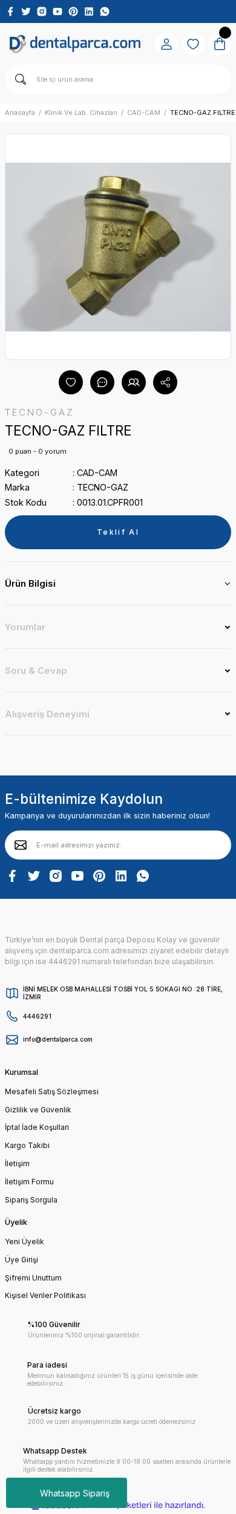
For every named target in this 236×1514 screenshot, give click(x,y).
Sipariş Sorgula (31, 1199)
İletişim (17, 1163)
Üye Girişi (21, 1259)
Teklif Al (118, 532)
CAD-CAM (97, 473)
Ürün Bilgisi (30, 583)
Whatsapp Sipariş (75, 1493)
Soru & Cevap (36, 670)
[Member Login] (166, 44)
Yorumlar (25, 627)
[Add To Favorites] (71, 382)
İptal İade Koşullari (37, 1127)
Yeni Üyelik (24, 1241)
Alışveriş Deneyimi (47, 714)
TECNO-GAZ (102, 487)
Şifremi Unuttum (33, 1277)
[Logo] (75, 43)
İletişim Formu (29, 1181)
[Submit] (20, 845)
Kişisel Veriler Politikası (45, 1295)
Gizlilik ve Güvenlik (38, 1109)
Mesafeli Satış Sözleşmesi (52, 1091)
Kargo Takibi (27, 1145)
